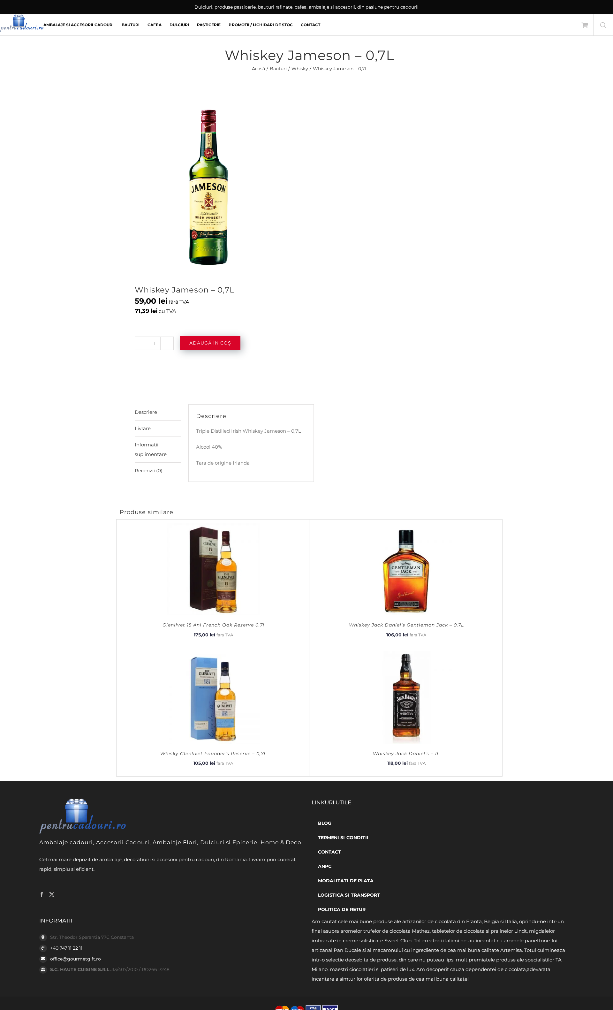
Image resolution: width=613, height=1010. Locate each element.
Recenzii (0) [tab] (149, 470)
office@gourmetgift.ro (75, 959)
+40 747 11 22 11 (66, 948)
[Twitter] (51, 894)
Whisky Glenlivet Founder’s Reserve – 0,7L (213, 753)
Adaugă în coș (210, 343)
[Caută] (603, 24)
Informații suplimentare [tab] (151, 449)
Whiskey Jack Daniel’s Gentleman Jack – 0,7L (406, 625)
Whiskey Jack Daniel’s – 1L (406, 753)
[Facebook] (41, 894)
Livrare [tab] (143, 428)
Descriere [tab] (146, 412)
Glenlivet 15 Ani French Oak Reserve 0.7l (213, 625)
